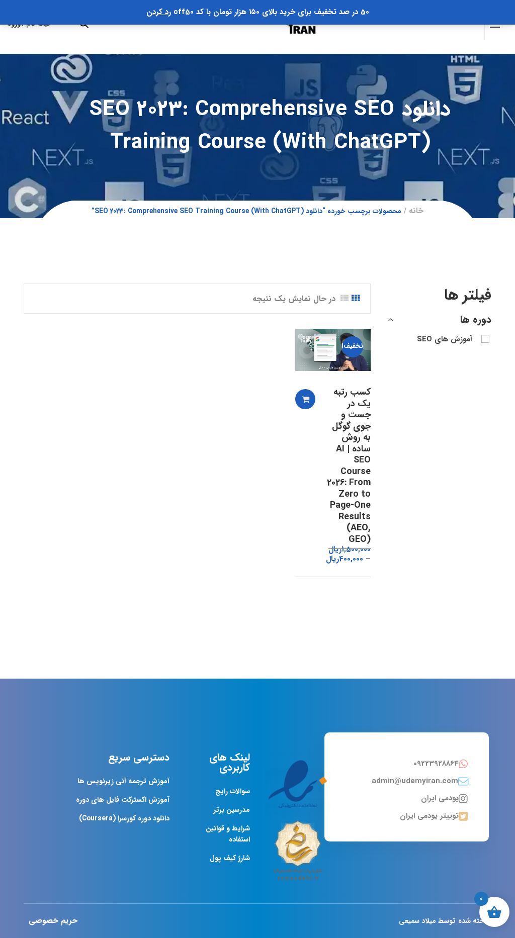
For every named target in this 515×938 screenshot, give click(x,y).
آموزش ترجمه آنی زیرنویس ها (123, 781)
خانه (416, 211)
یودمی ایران (440, 798)
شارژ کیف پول (230, 858)
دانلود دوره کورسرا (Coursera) (124, 818)
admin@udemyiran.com (415, 781)
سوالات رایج (232, 791)
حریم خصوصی (53, 920)
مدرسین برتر (232, 809)
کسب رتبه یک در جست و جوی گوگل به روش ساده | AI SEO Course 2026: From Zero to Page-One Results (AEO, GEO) (349, 465)
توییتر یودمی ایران (429, 816)
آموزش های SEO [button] (444, 339)
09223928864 (436, 764)
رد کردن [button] (158, 12)
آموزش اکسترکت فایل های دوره (122, 799)
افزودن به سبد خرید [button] (305, 399)
